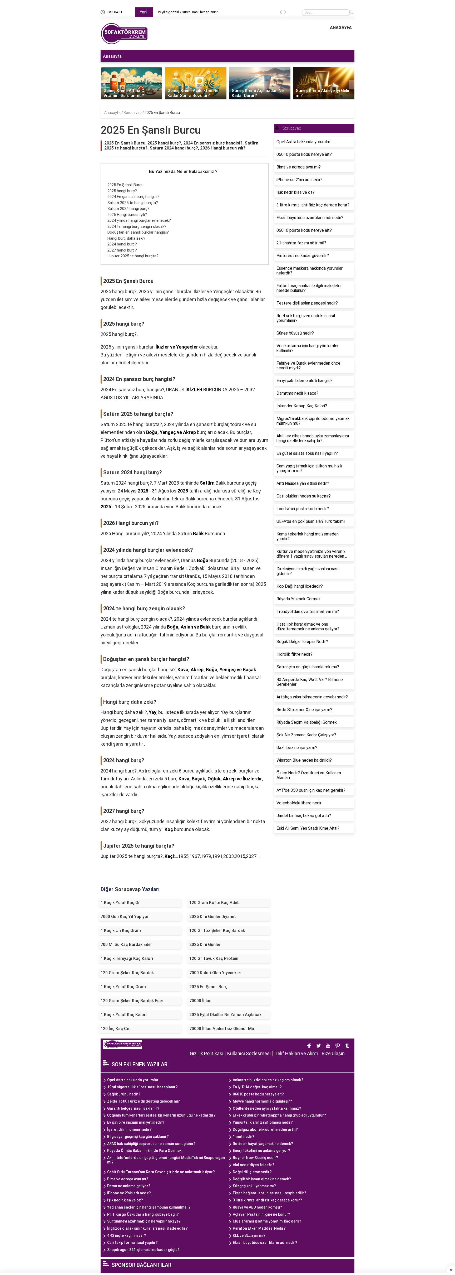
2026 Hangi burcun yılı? (127, 214)
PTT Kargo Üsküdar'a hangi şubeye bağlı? (143, 1214)
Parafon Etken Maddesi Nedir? (259, 1228)
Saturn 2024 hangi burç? (128, 208)
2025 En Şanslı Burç (208, 986)
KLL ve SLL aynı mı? (249, 1235)
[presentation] (281, 13)
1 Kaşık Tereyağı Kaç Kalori (127, 958)
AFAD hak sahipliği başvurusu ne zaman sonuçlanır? (151, 1144)
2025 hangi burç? (122, 191)
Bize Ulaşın (333, 1053)
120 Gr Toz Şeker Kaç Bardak (217, 930)
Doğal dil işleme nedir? (252, 1172)
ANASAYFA (341, 27)
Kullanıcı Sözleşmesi (249, 1053)
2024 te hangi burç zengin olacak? (136, 226)
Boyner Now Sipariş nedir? (255, 1158)
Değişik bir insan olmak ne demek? (262, 1179)
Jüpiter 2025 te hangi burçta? (133, 256)
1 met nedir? (243, 1136)
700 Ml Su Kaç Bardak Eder (126, 944)
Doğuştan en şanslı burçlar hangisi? (138, 232)
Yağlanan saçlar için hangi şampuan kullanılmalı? (149, 1207)
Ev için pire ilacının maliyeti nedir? (135, 1122)
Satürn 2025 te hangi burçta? (132, 202)
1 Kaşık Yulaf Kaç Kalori (124, 1014)
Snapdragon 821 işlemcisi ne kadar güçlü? (143, 1250)
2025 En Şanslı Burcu (162, 112)
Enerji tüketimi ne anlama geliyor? (261, 1150)
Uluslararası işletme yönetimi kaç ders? (267, 1221)
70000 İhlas (200, 1000)
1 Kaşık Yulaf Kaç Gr (120, 902)
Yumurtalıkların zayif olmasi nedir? (263, 1122)
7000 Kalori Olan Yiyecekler (215, 972)
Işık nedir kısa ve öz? (125, 1200)
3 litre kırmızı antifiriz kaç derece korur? (267, 1200)
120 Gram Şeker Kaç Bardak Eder (132, 1000)
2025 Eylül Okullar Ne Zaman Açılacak (225, 1014)
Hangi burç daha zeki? (126, 238)
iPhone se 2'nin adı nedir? (129, 1193)
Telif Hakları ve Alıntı (296, 1053)
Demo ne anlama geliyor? (128, 1186)
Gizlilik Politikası (206, 1053)
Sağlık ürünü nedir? (123, 1094)
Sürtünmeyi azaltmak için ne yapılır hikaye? (144, 1221)
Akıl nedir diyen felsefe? (253, 1165)
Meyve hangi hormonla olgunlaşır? (262, 1101)
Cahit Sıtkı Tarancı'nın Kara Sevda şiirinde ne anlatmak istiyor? (161, 1172)
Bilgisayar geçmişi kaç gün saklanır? (138, 1136)
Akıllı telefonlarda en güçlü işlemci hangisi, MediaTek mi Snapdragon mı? (166, 1160)
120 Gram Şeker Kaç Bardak (127, 972)
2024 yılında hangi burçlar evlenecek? (139, 220)
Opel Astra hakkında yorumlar (133, 1080)
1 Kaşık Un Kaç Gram (121, 930)
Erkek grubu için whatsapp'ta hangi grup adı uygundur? (279, 1115)
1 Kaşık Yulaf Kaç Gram (123, 986)
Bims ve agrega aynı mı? (127, 1179)
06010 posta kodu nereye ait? (258, 1094)
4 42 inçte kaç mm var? (126, 1235)
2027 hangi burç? (122, 250)
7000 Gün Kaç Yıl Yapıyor (125, 916)
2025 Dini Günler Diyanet (212, 916)
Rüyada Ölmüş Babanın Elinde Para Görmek (144, 1150)
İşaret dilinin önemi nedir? (129, 1129)
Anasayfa (112, 56)
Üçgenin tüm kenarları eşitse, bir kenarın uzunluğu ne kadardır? (161, 1115)
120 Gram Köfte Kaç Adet (214, 902)
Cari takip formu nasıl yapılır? (132, 1242)
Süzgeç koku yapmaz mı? (254, 1186)
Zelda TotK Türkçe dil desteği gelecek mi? (143, 1101)
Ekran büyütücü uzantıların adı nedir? (265, 1242)
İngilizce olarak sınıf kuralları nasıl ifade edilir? (147, 1228)
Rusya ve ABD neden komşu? (257, 1207)
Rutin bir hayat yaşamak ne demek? (263, 1144)
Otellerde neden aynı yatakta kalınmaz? (267, 1108)
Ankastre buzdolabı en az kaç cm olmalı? (268, 1080)
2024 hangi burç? (122, 244)
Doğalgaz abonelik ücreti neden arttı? (265, 1129)
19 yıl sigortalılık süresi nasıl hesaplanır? (187, 12)
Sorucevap (132, 112)
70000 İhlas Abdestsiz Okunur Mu (221, 1028)
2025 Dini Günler (204, 944)
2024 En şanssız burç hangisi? (133, 196)
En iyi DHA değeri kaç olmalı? (257, 1087)
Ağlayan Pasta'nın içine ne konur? (261, 1214)
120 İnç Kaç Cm (116, 1028)
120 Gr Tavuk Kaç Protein (213, 958)
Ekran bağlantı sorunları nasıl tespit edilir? (269, 1193)
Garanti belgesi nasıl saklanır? (133, 1108)
